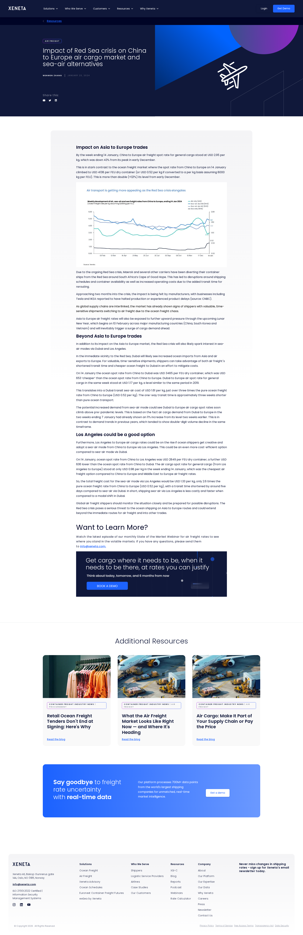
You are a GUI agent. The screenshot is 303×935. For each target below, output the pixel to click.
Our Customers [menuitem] (141, 893)
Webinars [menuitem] (177, 893)
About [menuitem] (202, 870)
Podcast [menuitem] (176, 887)
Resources (123, 8)
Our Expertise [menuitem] (206, 881)
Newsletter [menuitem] (204, 910)
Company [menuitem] (204, 864)
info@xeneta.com (24, 884)
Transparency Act (264, 925)
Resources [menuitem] (177, 864)
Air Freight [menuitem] (85, 876)
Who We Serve (74, 8)
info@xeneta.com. (93, 546)
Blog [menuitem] (173, 876)
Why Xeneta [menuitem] (205, 893)
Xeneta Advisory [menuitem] (89, 881)
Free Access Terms (244, 925)
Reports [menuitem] (176, 881)
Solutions (49, 8)
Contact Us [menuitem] (205, 915)
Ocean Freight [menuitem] (88, 870)
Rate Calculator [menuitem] (181, 898)
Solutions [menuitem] (85, 864)
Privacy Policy (207, 925)
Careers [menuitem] (203, 898)
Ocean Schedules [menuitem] (91, 887)
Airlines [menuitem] (135, 881)
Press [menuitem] (201, 904)
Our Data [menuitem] (204, 887)
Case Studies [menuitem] (139, 887)
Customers (100, 8)
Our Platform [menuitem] (206, 876)
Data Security (282, 925)
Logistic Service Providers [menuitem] (147, 876)
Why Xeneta (147, 8)
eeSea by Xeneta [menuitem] (90, 898)
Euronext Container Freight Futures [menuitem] (101, 893)
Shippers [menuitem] (136, 870)
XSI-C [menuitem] (174, 870)
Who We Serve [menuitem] (140, 864)
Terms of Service (224, 925)
